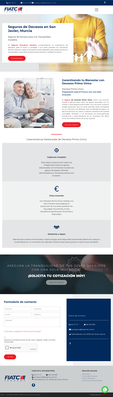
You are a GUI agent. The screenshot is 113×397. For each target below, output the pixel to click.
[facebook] (105, 2)
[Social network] (105, 390)
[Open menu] (96, 9)
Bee (103, 395)
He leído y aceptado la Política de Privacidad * (23, 331)
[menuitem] (86, 374)
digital (108, 395)
